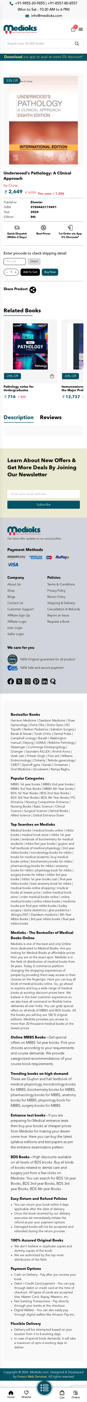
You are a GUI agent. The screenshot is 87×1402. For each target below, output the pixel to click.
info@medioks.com (46, 16)
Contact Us (15, 603)
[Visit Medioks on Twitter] (19, 681)
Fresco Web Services (32, 1376)
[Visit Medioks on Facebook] (10, 681)
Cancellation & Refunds (63, 609)
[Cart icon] (52, 376)
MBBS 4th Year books (58, 788)
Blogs (11, 596)
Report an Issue (58, 615)
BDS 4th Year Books (54, 797)
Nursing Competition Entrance (47, 802)
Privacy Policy (56, 590)
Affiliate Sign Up (18, 615)
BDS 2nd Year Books (54, 793)
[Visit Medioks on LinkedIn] (44, 681)
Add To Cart (30, 272)
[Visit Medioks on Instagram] (27, 681)
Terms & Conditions (61, 584)
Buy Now (50, 272)
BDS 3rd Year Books (25, 797)
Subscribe (44, 504)
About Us (14, 584)
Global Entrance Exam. (48, 815)
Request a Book (58, 621)
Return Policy (56, 596)
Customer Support (20, 609)
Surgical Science (35, 811)
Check (34, 261)
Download (13, 57)
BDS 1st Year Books (24, 793)
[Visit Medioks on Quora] (53, 681)
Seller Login (15, 634)
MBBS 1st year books (26, 784)
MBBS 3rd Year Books (26, 788)
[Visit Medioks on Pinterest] (36, 681)
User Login (15, 628)
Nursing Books (21, 806)
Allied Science (21, 815)
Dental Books (58, 811)
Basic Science (43, 806)
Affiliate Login (17, 621)
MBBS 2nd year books (57, 784)
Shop (11, 590)
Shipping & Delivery (61, 603)
